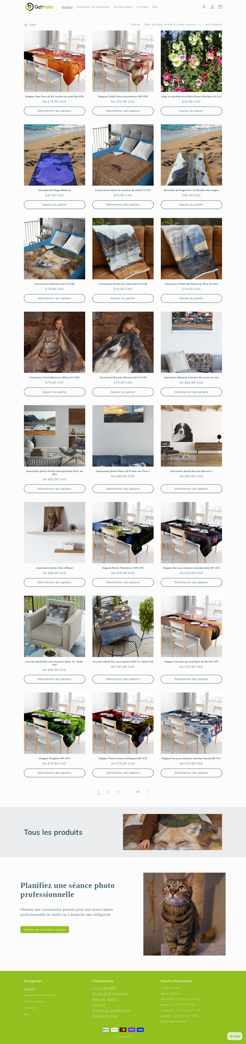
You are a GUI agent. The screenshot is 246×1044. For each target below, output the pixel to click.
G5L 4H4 (98, 1004)
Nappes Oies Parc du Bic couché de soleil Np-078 (54, 96)
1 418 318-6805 (104, 988)
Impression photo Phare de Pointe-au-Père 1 (123, 471)
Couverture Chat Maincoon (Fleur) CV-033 (54, 377)
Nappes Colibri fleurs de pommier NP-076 (123, 96)
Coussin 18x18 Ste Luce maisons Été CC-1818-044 (123, 661)
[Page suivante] (147, 792)
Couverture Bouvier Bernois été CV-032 (123, 377)
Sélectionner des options (54, 110)
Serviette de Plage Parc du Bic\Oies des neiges (191, 190)
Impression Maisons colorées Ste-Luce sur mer (191, 377)
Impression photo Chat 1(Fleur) (54, 567)
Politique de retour (105, 1016)
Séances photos (34, 1001)
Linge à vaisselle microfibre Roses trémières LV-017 (191, 96)
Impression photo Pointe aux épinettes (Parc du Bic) (54, 473)
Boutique (29, 988)
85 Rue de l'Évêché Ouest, (110, 993)
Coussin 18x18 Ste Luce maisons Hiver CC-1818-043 (54, 663)
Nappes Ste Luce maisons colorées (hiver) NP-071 (191, 758)
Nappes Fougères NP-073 (54, 758)
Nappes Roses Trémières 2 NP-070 (123, 567)
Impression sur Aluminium (40, 995)
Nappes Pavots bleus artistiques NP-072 (123, 758)
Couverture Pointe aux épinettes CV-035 (123, 283)
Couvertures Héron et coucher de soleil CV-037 (123, 190)
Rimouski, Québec (105, 999)
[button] (204, 7)
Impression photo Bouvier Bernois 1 (191, 471)
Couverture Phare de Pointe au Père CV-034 (191, 283)
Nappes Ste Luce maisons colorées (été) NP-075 (191, 567)
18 (137, 791)
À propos (29, 1007)
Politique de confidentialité (111, 1010)
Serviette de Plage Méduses (54, 190)
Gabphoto (127, 1036)
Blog (26, 1014)
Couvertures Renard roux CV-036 (55, 283)
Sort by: (135, 24)
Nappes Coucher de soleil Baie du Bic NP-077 (191, 661)
